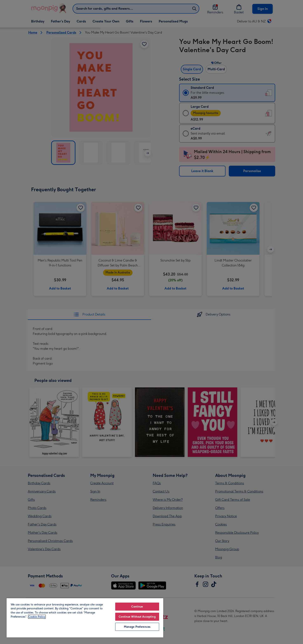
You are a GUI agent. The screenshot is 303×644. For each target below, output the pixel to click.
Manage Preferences (137, 626)
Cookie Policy (36, 616)
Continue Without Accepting (137, 616)
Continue (137, 606)
